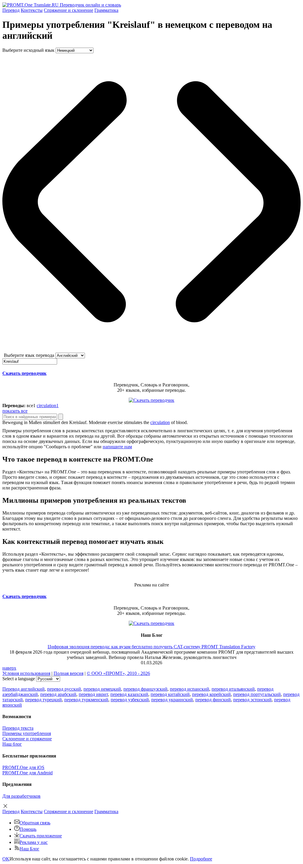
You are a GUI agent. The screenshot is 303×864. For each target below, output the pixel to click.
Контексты (32, 10)
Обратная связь (35, 822)
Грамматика (106, 10)
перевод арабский (58, 694)
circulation (160, 422)
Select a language (18, 678)
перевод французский (145, 688)
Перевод (11, 10)
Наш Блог (29, 848)
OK (5, 858)
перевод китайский (170, 694)
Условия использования (26, 673)
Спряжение (68, 10)
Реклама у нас (34, 842)
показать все (15, 410)
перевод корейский (211, 694)
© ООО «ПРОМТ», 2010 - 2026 (118, 673)
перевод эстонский (252, 699)
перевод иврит (93, 694)
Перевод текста (17, 728)
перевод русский (64, 688)
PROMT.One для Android (27, 772)
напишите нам (117, 446)
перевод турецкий (43, 699)
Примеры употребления (26, 733)
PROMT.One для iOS (23, 767)
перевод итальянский (233, 688)
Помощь (28, 829)
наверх (9, 667)
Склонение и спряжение (27, 738)
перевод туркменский (86, 699)
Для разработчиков (21, 796)
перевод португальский (257, 694)
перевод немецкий (102, 688)
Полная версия (68, 673)
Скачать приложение (41, 835)
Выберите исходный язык (28, 50)
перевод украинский (172, 699)
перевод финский (213, 699)
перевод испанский (189, 688)
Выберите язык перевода (29, 355)
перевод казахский (129, 694)
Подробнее (201, 858)
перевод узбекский (130, 699)
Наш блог (12, 744)
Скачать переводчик (24, 373)
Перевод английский (23, 688)
